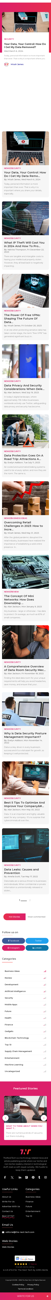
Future (29, 1206)
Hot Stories (14, 917)
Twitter (38, 941)
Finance (29, 1201)
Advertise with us (11, 1206)
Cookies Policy (18, 1285)
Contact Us (7, 1211)
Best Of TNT (8, 1216)
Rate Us (34, 1264)
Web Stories (8, 1247)
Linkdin (38, 948)
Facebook (14, 941)
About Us (6, 1197)
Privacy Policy (33, 1285)
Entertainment (33, 1211)
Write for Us (8, 1201)
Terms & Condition (25, 1289)
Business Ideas (33, 1197)
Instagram (14, 948)
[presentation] (5, 1118)
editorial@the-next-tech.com (20, 1232)
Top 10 (29, 1216)
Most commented (36, 917)
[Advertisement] (25, 99)
